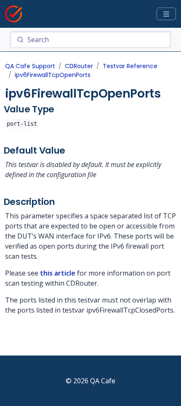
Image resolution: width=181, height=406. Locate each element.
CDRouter (79, 66)
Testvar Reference (130, 66)
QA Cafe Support (30, 66)
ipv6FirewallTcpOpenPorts (52, 75)
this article (57, 273)
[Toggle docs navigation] (166, 14)
